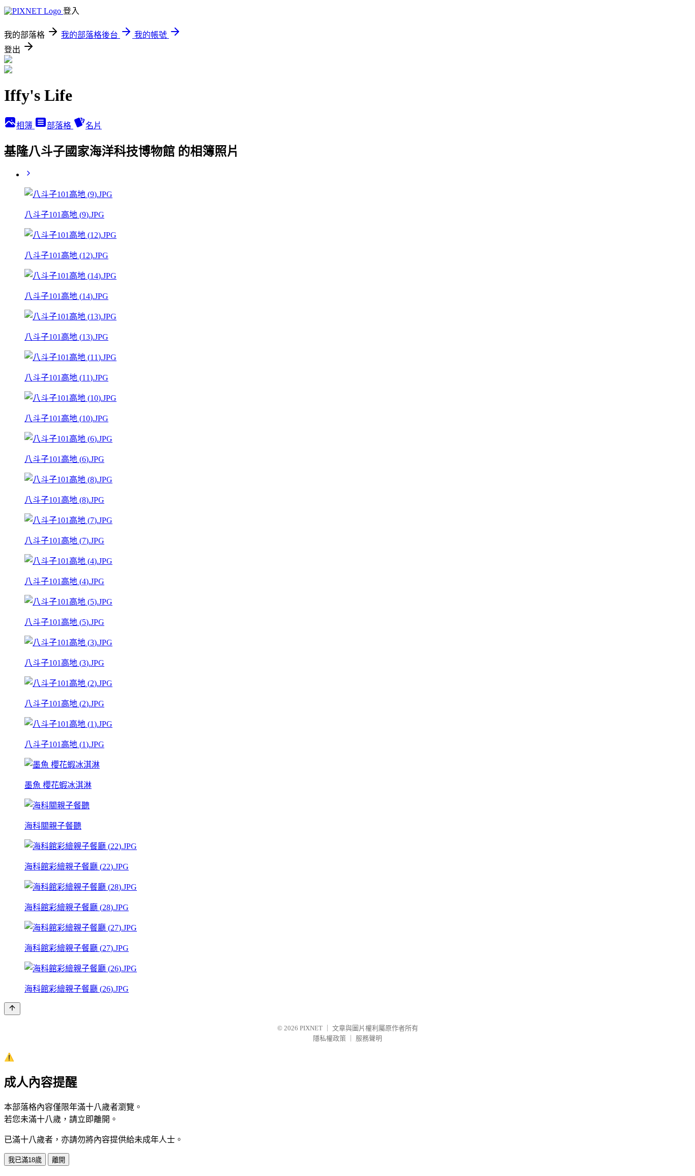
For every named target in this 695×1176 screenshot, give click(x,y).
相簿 (25, 125)
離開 (58, 1160)
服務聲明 (369, 1038)
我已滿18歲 (25, 1160)
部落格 (60, 125)
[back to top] (12, 1008)
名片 (93, 125)
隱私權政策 (329, 1038)
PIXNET (311, 1028)
